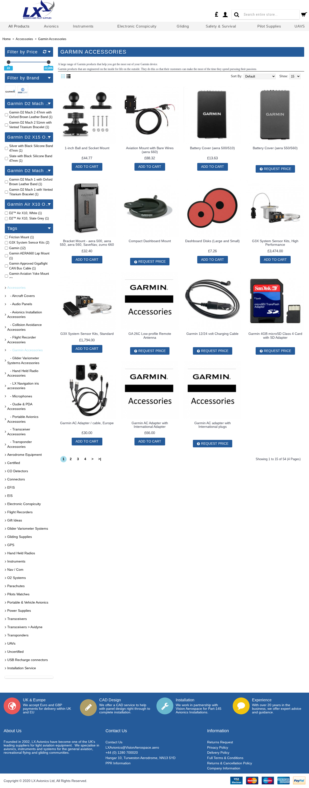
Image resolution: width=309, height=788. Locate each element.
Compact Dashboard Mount (150, 241)
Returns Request (220, 742)
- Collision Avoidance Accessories (24, 327)
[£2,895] (48, 62)
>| (99, 459)
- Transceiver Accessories (18, 431)
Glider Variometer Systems (27, 528)
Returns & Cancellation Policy (229, 763)
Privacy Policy (217, 747)
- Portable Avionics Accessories (22, 419)
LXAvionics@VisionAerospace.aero (132, 747)
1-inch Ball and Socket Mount (87, 148)
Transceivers (17, 619)
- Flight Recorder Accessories (21, 339)
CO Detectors (17, 471)
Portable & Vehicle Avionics (27, 602)
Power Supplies (19, 610)
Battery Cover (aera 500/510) (212, 148)
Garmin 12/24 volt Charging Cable (212, 334)
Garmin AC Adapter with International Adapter (150, 425)
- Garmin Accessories (25, 350)
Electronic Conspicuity (24, 504)
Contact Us (113, 742)
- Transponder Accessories (19, 444)
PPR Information (118, 763)
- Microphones (19, 396)
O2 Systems (16, 578)
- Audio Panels (19, 304)
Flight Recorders (20, 512)
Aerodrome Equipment (24, 455)
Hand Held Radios (21, 553)
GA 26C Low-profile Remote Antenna (149, 335)
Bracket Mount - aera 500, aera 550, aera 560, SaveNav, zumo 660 (87, 242)
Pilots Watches (18, 594)
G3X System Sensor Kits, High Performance (275, 242)
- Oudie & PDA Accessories (19, 406)
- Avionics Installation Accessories (24, 314)
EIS (10, 496)
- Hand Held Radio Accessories (22, 373)
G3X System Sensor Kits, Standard (87, 334)
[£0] (8, 62)
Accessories (16, 287)
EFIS (11, 487)
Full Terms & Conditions (225, 758)
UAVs (11, 643)
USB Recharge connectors (27, 660)
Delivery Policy (218, 752)
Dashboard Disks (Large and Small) (212, 241)
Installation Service (21, 668)
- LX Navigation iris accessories (23, 385)
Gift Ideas (14, 520)
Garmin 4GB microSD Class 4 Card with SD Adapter (275, 335)
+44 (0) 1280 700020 (121, 752)
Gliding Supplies (19, 537)
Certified (13, 463)
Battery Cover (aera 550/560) (275, 148)
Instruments (16, 561)
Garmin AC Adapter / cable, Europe (87, 423)
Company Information (223, 768)
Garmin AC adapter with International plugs (212, 425)
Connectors (16, 479)
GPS (10, 545)
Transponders (17, 635)
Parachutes (16, 586)
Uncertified (15, 652)
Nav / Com (15, 569)
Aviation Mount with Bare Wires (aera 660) (150, 150)
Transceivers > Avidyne (24, 627)
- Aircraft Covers (21, 296)
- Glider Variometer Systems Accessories (23, 360)
